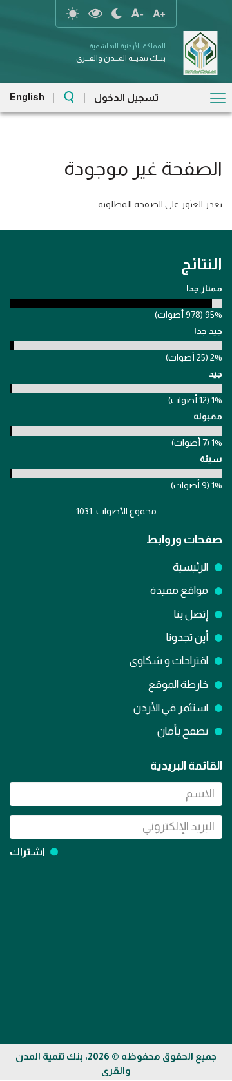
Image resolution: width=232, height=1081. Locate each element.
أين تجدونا (187, 637)
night (116, 13)
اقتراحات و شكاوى (169, 661)
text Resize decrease (137, 13)
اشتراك (27, 851)
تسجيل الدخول (126, 97)
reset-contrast (73, 13)
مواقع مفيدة (179, 590)
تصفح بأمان (182, 731)
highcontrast (95, 13)
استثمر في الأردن (170, 708)
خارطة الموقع (178, 684)
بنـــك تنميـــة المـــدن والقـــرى (121, 58)
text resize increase (159, 13)
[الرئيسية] (200, 53)
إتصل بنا (191, 614)
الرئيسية (190, 567)
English (27, 96)
